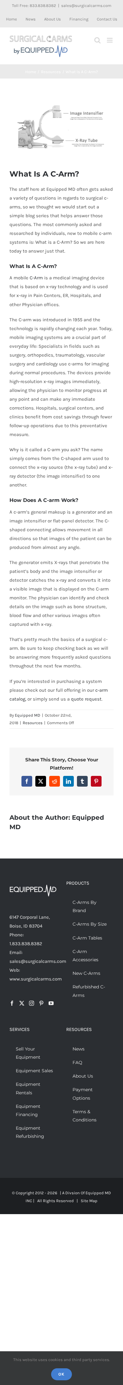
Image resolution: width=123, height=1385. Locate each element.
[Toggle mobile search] (97, 40)
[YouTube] (51, 1003)
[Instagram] (31, 1003)
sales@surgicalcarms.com (86, 5)
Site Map (89, 1200)
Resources (33, 722)
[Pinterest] (41, 1003)
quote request (86, 699)
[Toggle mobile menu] (110, 40)
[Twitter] (21, 1003)
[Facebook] (12, 1003)
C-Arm (36, 278)
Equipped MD (27, 715)
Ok (61, 1374)
